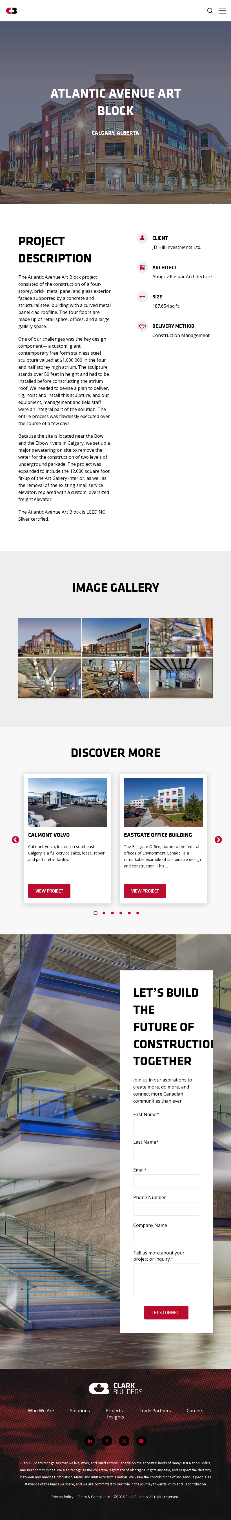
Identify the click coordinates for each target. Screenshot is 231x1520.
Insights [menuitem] (115, 1417)
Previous (14, 838)
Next (217, 838)
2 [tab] (104, 913)
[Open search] (209, 10)
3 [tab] (112, 913)
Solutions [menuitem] (80, 1410)
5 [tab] (129, 913)
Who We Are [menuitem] (41, 1410)
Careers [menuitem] (195, 1410)
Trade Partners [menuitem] (155, 1410)
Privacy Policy (62, 1496)
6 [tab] (137, 913)
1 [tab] (95, 913)
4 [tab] (120, 913)
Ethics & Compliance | (96, 1496)
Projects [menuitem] (114, 1410)
